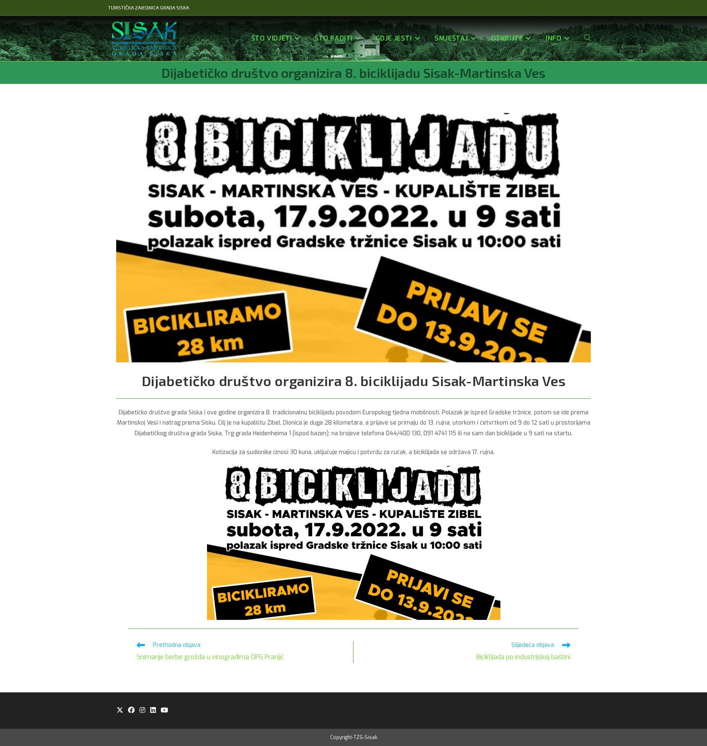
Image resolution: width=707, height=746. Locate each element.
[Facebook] (131, 711)
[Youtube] (164, 711)
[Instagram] (142, 711)
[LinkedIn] (153, 711)
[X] (120, 711)
